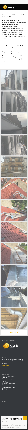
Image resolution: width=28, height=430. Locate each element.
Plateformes (5, 384)
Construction (5, 378)
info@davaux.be (18, 3)
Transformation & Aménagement (10, 391)
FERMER (25, 418)
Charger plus (14, 332)
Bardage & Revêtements (8, 376)
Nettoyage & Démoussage (8, 383)
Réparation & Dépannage (8, 387)
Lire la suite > (5, 365)
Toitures (4, 388)
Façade (4, 381)
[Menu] (24, 7)
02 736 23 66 (9, 3)
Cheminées (5, 377)
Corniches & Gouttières (7, 380)
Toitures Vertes (6, 389)
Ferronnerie (5, 382)
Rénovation (5, 386)
